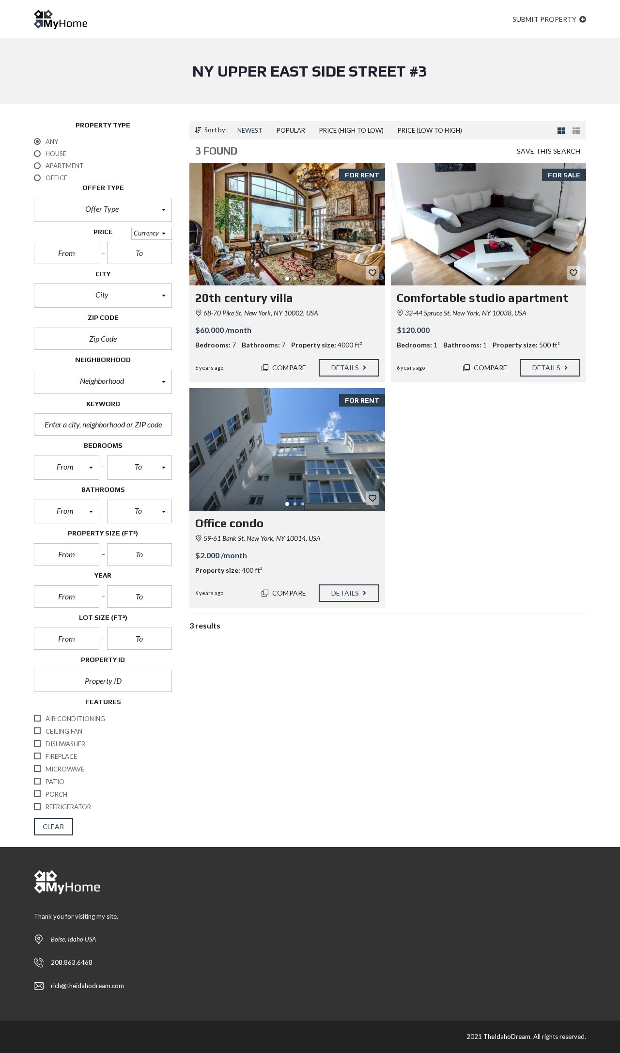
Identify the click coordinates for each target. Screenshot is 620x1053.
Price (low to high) (430, 130)
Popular (291, 130)
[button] (103, 210)
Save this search (548, 151)
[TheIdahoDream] (60, 19)
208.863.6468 (72, 962)
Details (346, 367)
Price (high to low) (351, 130)
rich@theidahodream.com (87, 986)
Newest (250, 130)
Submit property (545, 19)
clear (53, 826)
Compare (288, 367)
